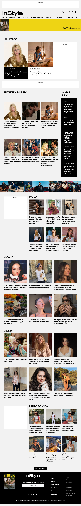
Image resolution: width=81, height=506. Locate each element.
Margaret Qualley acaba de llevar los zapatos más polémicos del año (52, 247)
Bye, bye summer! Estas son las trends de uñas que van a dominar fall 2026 (65, 322)
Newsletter (72, 18)
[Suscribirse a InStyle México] (9, 481)
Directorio (69, 490)
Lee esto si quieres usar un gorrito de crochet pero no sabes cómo (35, 247)
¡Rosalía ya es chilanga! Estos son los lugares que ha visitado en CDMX (15, 395)
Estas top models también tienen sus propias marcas (63, 394)
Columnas (58, 18)
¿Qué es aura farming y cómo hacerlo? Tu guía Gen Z (68, 457)
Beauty (12, 18)
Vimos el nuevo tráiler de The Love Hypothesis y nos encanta (30, 124)
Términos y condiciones (69, 483)
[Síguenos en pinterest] (75, 12)
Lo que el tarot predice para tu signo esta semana (68, 428)
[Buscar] (63, 12)
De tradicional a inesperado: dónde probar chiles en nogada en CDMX (36, 429)
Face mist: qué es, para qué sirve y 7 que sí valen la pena (39, 321)
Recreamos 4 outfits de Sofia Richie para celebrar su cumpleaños (53, 220)
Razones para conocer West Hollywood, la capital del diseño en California (53, 458)
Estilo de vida (23, 18)
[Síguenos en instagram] (69, 12)
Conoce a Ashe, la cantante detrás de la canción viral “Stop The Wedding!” (12, 161)
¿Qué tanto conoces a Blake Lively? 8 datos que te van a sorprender (39, 361)
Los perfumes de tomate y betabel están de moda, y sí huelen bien (13, 322)
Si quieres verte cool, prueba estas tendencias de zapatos (35, 220)
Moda (4, 18)
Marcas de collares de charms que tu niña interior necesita (69, 247)
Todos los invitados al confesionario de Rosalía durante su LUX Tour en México (65, 361)
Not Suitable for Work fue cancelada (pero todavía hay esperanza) (30, 160)
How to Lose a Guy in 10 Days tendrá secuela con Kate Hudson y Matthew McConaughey (49, 162)
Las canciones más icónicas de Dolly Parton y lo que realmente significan (16, 74)
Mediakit (69, 487)
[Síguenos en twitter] (72, 12)
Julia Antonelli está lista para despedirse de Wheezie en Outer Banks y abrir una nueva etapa (40, 396)
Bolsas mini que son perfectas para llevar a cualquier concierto (69, 220)
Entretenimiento (37, 18)
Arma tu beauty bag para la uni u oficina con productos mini (40, 287)
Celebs (48, 18)
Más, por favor (40, 468)
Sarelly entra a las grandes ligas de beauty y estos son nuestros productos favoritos (15, 288)
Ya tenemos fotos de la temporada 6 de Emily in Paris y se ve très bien (40, 74)
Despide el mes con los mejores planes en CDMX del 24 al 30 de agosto (53, 429)
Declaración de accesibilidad (70, 494)
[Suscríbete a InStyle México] (40, 25)
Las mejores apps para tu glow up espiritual (35, 456)
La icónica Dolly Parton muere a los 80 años (69, 122)
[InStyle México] (13, 13)
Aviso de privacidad (69, 478)
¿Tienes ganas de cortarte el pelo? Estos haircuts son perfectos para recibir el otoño (68, 109)
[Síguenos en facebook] (28, 494)
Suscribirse (33, 485)
